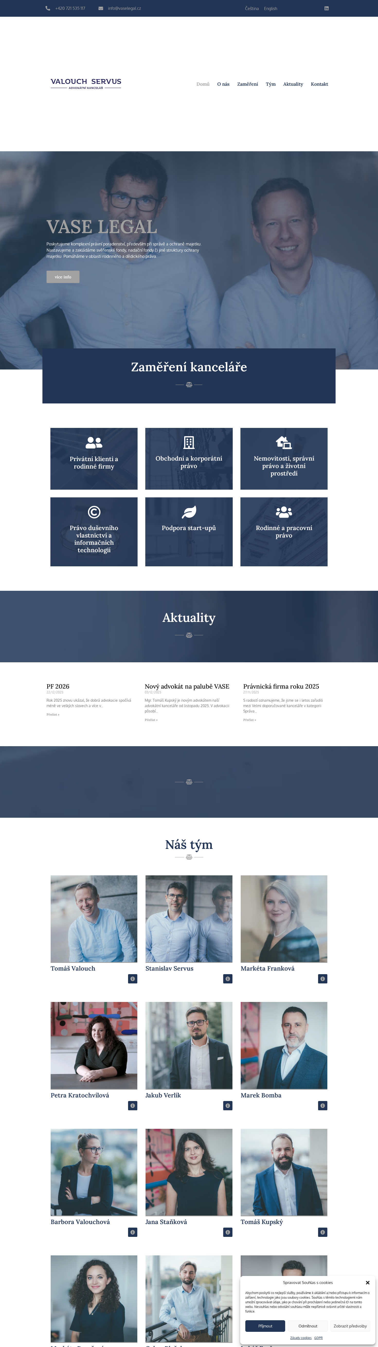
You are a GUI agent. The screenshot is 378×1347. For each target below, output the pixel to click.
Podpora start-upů (189, 528)
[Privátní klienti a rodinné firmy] (94, 443)
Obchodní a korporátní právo (189, 462)
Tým (271, 84)
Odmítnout (308, 1326)
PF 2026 (58, 686)
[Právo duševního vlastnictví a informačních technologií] (94, 512)
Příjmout (265, 1326)
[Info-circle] (132, 979)
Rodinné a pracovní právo (284, 531)
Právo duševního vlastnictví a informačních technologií (94, 539)
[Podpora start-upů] (189, 512)
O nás (223, 84)
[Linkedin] (326, 8)
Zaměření (247, 84)
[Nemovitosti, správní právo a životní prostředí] (283, 442)
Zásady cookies (301, 1338)
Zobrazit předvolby (350, 1326)
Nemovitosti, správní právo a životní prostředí (284, 465)
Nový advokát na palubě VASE (187, 686)
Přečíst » (53, 714)
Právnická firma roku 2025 (281, 686)
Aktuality (293, 84)
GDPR (318, 1338)
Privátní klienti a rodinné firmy (94, 462)
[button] (367, 1282)
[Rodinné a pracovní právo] (283, 512)
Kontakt (319, 84)
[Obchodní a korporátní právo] (189, 442)
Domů (203, 84)
